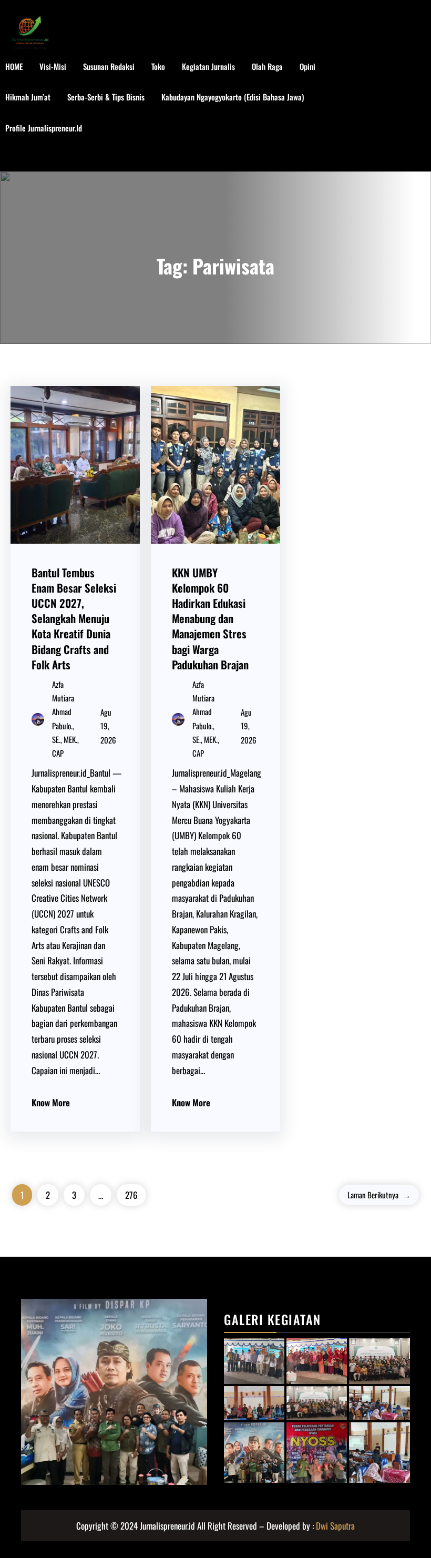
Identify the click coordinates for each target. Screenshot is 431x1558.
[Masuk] (382, 112)
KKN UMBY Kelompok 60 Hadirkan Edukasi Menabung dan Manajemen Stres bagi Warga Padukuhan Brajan (210, 618)
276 (131, 1194)
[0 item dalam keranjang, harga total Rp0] (415, 112)
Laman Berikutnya (379, 1194)
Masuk (26, 158)
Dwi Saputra (335, 1525)
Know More (51, 1102)
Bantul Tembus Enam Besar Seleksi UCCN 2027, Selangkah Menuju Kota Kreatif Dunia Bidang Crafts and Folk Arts (74, 618)
